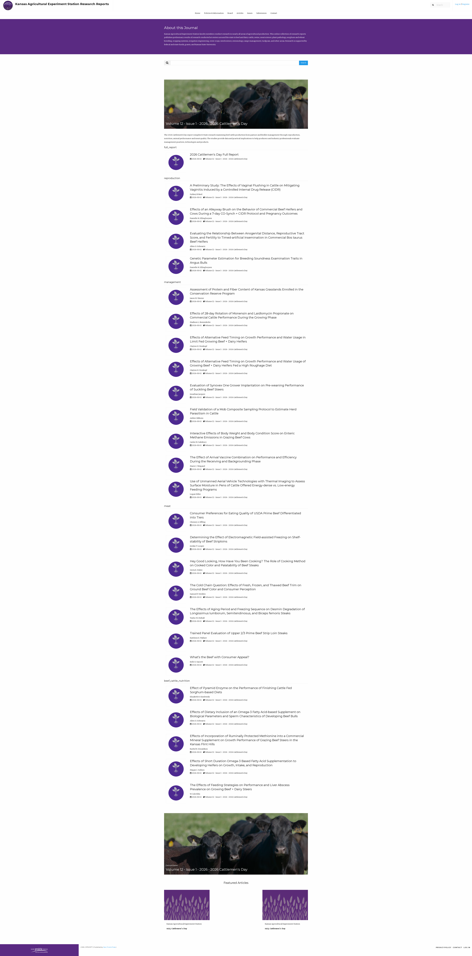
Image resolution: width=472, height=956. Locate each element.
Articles (240, 13)
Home (197, 13)
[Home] (8, 7)
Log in (458, 4)
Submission (261, 13)
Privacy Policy (443, 947)
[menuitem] (462, 5)
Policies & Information (214, 13)
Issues (249, 13)
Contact (273, 13)
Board (230, 13)
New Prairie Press (109, 947)
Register (466, 4)
